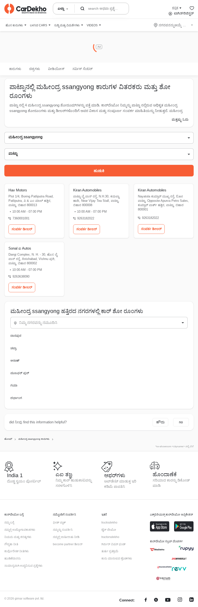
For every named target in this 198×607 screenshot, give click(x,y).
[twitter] (156, 600)
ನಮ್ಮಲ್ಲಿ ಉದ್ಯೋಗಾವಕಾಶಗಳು (19, 529)
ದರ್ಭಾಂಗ (16, 398)
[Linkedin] (191, 600)
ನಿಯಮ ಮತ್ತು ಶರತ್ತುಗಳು (17, 537)
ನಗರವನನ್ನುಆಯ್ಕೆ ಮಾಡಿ (174, 25)
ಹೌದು (160, 422)
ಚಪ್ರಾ (13, 348)
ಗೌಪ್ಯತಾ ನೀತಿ (11, 544)
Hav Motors (17, 190)
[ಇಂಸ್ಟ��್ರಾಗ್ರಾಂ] (180, 600)
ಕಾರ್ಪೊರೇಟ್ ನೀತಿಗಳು (16, 551)
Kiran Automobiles (87, 190)
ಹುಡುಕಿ (99, 171)
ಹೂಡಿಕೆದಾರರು (12, 558)
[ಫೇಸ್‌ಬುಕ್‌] (146, 600)
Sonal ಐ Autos (19, 248)
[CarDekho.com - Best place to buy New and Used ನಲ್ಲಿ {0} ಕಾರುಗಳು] (25, 9)
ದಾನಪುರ (15, 335)
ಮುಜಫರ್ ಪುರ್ (19, 373)
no (181, 422)
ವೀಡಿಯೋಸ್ (56, 69)
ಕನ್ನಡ (175, 7)
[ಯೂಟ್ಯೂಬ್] (167, 600)
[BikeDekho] (157, 550)
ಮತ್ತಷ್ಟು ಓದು (180, 119)
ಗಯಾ (13, 385)
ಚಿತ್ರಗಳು (34, 69)
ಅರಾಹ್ (14, 360)
